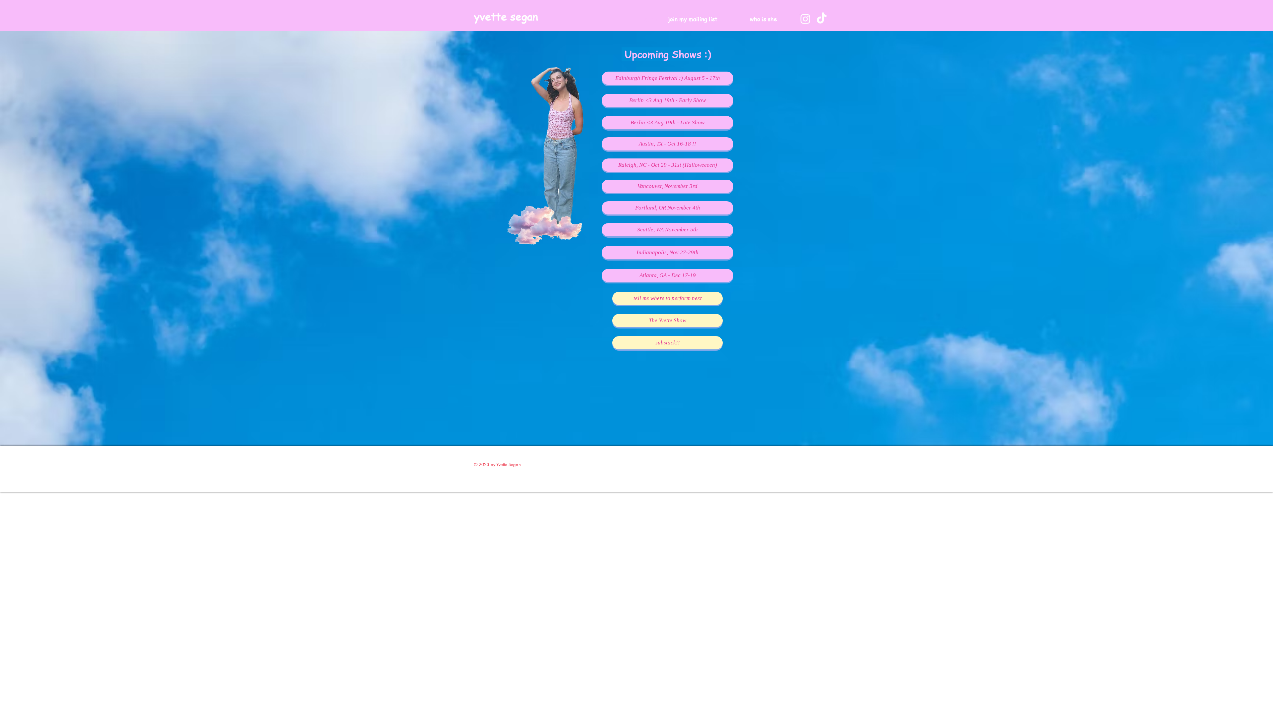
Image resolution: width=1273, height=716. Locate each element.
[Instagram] (805, 18)
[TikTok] (821, 18)
